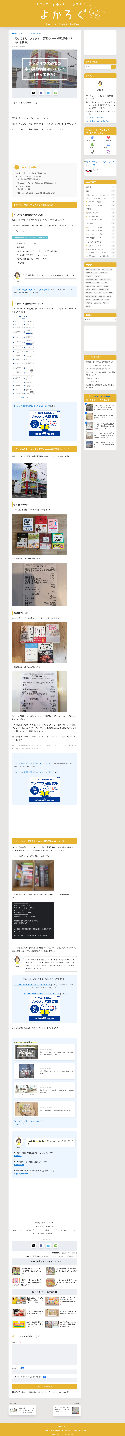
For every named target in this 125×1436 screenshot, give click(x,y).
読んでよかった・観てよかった (100, 198)
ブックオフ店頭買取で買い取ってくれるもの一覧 (32, 290)
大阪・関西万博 (104, 289)
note (92, 153)
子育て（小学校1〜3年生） (100, 219)
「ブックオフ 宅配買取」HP (19, 397)
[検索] (113, 67)
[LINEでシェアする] (55, 92)
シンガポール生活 (91, 279)
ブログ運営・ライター (100, 238)
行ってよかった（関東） (100, 227)
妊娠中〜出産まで (100, 213)
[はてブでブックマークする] (48, 92)
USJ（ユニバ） (107, 269)
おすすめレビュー (47, 1256)
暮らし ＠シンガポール (100, 246)
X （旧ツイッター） (92, 140)
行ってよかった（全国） (100, 234)
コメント (16, 1342)
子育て (100, 209)
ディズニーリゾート (105, 279)
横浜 (88, 299)
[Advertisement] (45, 110)
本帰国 (102, 296)
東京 (109, 296)
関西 (105, 303)
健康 (106, 286)
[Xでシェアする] (33, 92)
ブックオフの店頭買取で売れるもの (29, 176)
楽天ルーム (108, 140)
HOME (64, 1426)
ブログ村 (92, 147)
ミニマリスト (60, 1256)
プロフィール (51, 24)
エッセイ (89, 276)
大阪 (94, 289)
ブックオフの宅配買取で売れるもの (29, 179)
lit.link (108, 153)
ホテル (104, 282)
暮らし (100, 191)
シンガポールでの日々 (100, 242)
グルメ (98, 276)
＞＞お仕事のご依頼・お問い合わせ (97, 121)
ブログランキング (108, 147)
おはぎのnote (19, 1165)
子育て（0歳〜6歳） (100, 216)
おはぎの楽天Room (21, 1174)
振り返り (97, 293)
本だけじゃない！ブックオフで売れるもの (31, 173)
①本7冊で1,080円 (24, 186)
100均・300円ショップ (93, 269)
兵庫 (88, 289)
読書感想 (97, 303)
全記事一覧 (64, 24)
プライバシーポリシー (79, 1430)
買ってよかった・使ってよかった (100, 195)
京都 (99, 286)
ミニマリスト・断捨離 (69, 1253)
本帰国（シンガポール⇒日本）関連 (100, 256)
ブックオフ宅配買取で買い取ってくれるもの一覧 (32, 406)
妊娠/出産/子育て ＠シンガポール (100, 252)
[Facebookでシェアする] (41, 92)
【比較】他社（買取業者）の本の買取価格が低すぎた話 (35, 193)
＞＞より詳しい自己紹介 (94, 117)
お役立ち (35, 1256)
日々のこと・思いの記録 (100, 205)
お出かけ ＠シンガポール (100, 249)
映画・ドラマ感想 (91, 296)
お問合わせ (75, 24)
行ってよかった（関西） (100, 230)
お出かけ (100, 223)
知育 (107, 299)
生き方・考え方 (98, 299)
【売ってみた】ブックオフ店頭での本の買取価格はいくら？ (37, 183)
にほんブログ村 (19, 1124)
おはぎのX (18, 1156)
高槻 (88, 306)
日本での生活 (72, 1256)
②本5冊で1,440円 (24, 189)
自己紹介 (100, 187)
